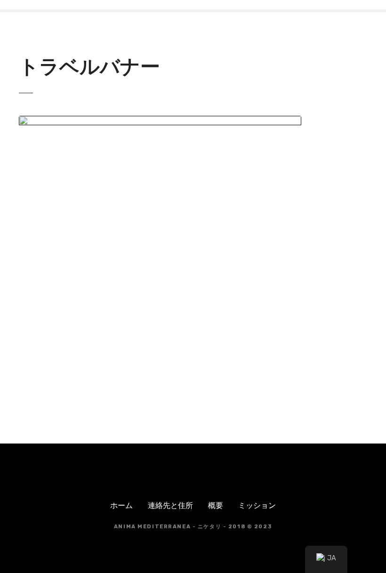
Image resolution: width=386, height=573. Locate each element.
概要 (215, 505)
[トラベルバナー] (160, 121)
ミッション (257, 505)
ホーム (121, 505)
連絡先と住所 (170, 505)
